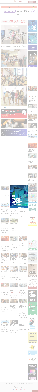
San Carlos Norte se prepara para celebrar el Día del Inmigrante (4, 208)
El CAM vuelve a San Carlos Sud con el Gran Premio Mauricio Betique (5, 272)
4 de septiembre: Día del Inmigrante (22, 208)
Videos (26, 383)
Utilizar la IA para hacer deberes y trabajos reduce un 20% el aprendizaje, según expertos (23, 273)
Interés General (11, 292)
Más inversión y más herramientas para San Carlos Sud (4, 224)
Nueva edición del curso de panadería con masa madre (13, 208)
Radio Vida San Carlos (30, 383)
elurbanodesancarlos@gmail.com (19, 387)
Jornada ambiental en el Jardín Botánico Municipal (13, 224)
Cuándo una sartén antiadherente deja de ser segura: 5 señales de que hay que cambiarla (13, 290)
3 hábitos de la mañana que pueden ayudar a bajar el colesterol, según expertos (14, 305)
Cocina (19, 261)
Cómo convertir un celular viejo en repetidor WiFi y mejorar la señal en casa (22, 290)
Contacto (6, 383)
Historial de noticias (11, 383)
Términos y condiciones (17, 383)
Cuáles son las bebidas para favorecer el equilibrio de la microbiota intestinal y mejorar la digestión (14, 273)
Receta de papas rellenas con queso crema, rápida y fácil (22, 325)
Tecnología (20, 275)
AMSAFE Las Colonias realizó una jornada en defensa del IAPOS (4, 192)
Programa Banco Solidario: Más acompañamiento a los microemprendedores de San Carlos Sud (14, 193)
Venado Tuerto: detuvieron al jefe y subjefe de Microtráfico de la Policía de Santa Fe (13, 326)
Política (19, 243)
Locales (2, 18)
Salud (10, 275)
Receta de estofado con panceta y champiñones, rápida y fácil (22, 259)
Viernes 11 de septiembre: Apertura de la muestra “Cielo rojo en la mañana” (22, 192)
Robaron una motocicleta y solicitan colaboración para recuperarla (32, 110)
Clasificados (22, 383)
